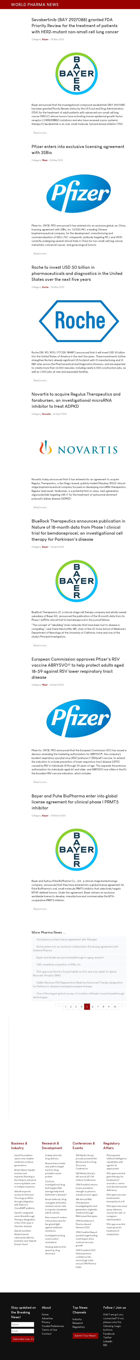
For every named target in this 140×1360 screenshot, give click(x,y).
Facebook (109, 1333)
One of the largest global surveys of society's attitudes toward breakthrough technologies (78, 995)
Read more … (41, 132)
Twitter (107, 1337)
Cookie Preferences (53, 1326)
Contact (47, 1333)
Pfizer (45, 160)
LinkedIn (107, 1341)
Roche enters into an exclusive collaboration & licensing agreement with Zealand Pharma (75, 948)
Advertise (47, 1318)
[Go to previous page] (61, 1005)
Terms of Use (49, 1329)
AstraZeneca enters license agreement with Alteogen (66, 939)
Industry (77, 1319)
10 (115, 1006)
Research (78, 1322)
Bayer (45, 39)
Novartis (46, 414)
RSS (105, 1345)
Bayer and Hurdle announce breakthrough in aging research (70, 957)
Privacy (46, 1322)
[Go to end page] (124, 1005)
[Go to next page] (120, 1005)
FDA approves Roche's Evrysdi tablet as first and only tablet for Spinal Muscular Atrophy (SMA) (74, 973)
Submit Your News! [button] (85, 1335)
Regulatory (79, 1326)
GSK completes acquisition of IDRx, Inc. (58, 964)
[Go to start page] (57, 1005)
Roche (45, 287)
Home (45, 1314)
